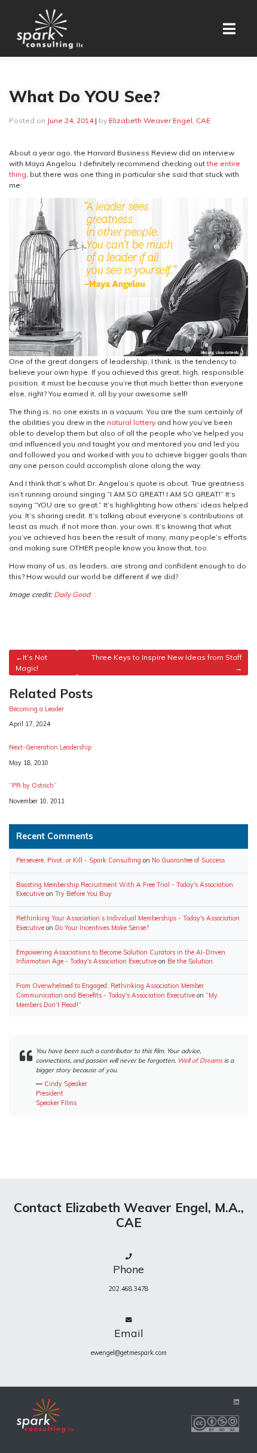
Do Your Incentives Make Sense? (102, 927)
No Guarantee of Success (188, 860)
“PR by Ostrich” (33, 786)
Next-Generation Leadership (50, 747)
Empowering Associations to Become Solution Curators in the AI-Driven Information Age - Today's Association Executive (120, 957)
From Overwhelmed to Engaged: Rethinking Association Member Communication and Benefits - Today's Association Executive (110, 990)
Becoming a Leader (36, 709)
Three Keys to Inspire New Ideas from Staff (166, 657)
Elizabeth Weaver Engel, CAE (159, 120)
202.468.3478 (128, 1288)
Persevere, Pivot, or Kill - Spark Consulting (78, 860)
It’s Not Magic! (31, 662)
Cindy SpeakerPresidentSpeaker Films (61, 1093)
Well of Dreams (200, 1060)
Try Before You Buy (83, 893)
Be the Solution (190, 961)
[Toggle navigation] (229, 29)
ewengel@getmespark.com (129, 1352)
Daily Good (72, 594)
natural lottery (131, 422)
